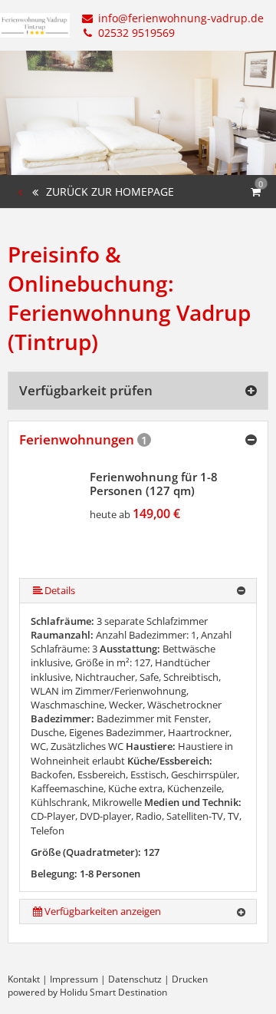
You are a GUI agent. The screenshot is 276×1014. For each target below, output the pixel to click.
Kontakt (24, 979)
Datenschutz (135, 979)
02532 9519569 (135, 32)
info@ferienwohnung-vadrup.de (179, 18)
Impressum (74, 979)
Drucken (190, 979)
